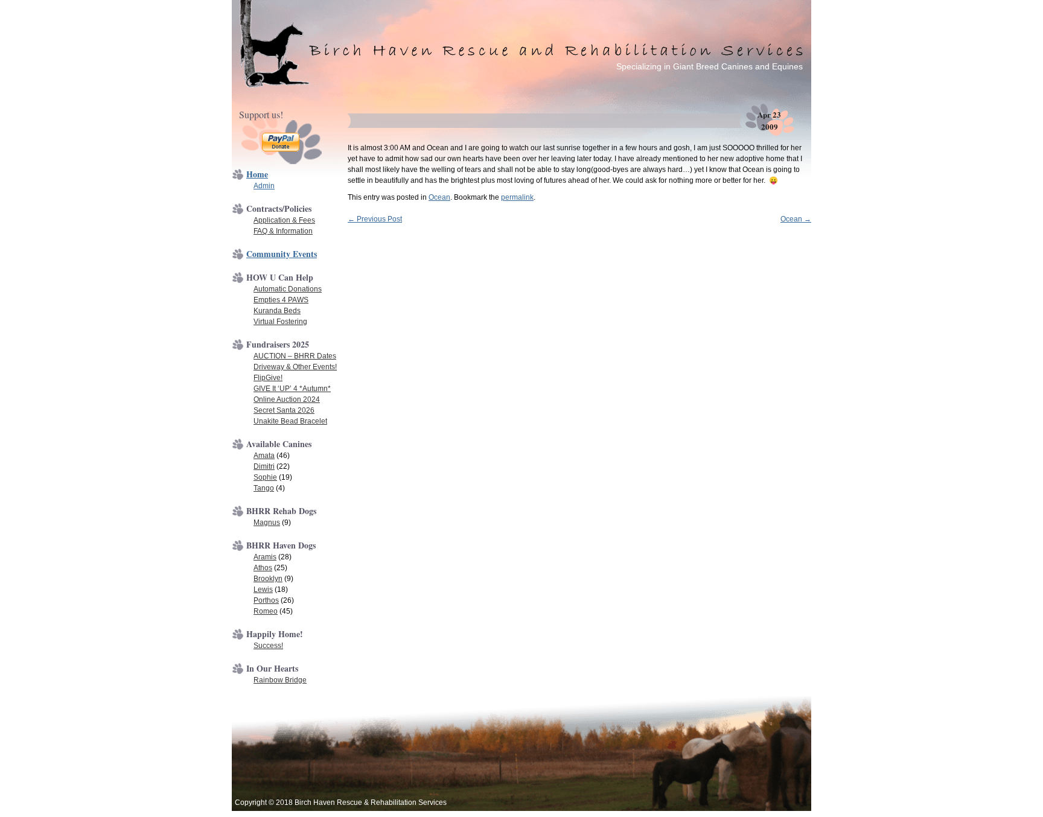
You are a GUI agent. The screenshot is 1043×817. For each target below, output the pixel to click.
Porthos (266, 600)
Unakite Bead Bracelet (290, 421)
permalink (517, 197)
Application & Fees (284, 220)
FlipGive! (268, 378)
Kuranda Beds (277, 311)
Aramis (265, 557)
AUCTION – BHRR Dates (295, 356)
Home (257, 174)
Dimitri (264, 466)
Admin (264, 186)
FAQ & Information (283, 231)
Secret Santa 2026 (284, 410)
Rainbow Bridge (280, 680)
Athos (263, 568)
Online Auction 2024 (287, 399)
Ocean (439, 197)
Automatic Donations (288, 289)
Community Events (281, 253)
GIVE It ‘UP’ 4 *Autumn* (292, 388)
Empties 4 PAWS (281, 300)
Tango (264, 488)
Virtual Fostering (280, 321)
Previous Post (375, 219)
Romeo (266, 611)
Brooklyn (268, 578)
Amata (264, 455)
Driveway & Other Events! (295, 367)
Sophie (265, 477)
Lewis (263, 589)
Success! (268, 645)
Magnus (267, 522)
